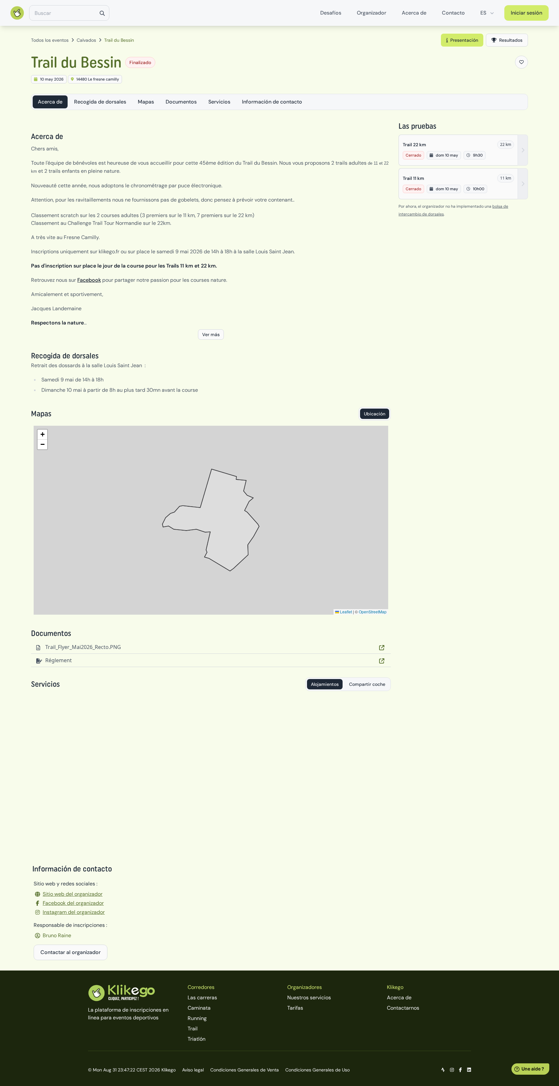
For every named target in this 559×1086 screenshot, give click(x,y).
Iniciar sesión (526, 12)
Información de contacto (272, 101)
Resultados (510, 40)
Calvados (86, 40)
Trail (193, 1028)
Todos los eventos (50, 40)
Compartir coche (367, 684)
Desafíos (330, 12)
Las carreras (202, 997)
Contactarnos (403, 1007)
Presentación (464, 40)
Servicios (219, 101)
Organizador (371, 12)
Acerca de (414, 12)
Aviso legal (193, 1070)
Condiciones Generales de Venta (244, 1070)
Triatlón (196, 1039)
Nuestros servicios (309, 997)
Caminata (199, 1007)
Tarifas (295, 1007)
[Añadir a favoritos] (521, 62)
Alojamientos (325, 684)
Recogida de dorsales (100, 101)
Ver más (211, 334)
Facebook (89, 280)
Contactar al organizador (70, 952)
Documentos (181, 101)
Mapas (146, 101)
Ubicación (374, 414)
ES (483, 12)
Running (197, 1018)
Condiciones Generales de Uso (317, 1070)
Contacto (453, 12)
